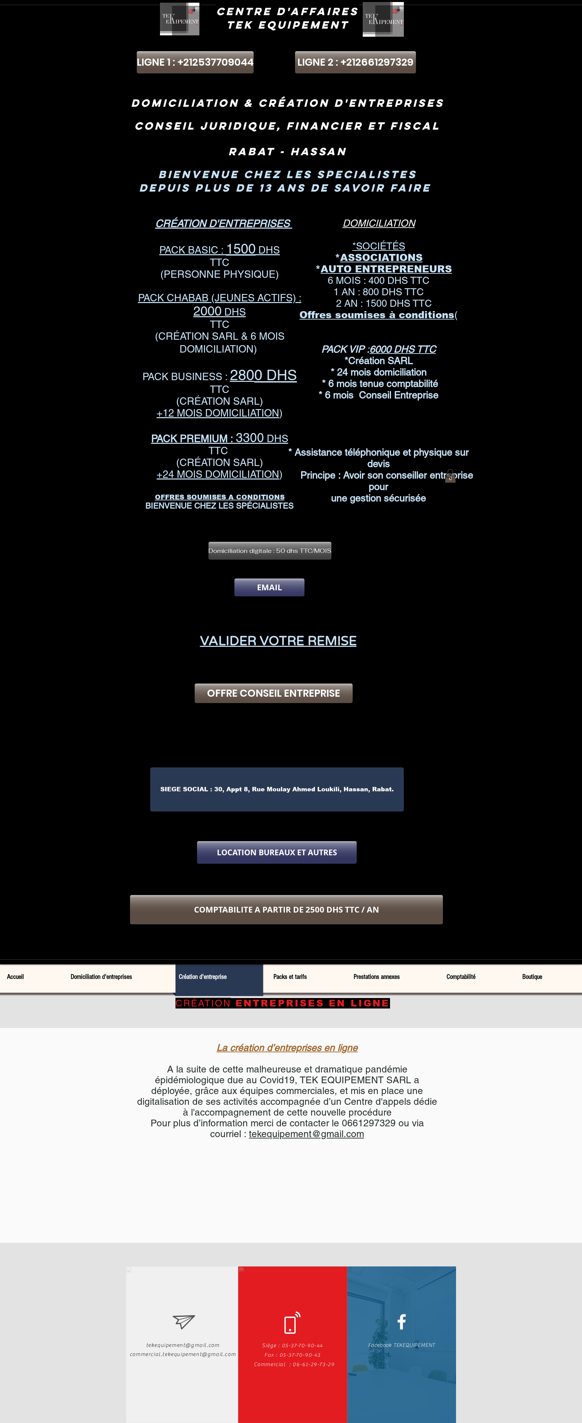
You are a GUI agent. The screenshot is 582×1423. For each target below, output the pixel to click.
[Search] (449, 476)
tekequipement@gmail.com (306, 1133)
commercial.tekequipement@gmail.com (183, 1354)
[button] (269, 551)
